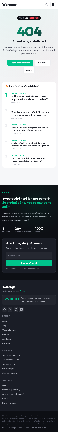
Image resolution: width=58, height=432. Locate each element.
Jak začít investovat (11, 355)
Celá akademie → (10, 373)
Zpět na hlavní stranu (20, 62)
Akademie (43, 62)
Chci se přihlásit (29, 263)
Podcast (6, 334)
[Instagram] (16, 309)
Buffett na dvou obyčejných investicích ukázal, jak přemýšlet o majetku (29, 128)
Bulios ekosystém (39, 428)
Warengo (9, 4)
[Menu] (53, 4)
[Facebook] (4, 309)
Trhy (4, 325)
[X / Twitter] (10, 309)
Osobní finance (9, 330)
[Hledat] (46, 4)
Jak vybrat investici (10, 360)
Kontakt (5, 398)
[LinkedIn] (21, 309)
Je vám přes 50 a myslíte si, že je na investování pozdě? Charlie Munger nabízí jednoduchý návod (31, 145)
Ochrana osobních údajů (13, 394)
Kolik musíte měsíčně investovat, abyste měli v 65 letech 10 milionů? (29, 98)
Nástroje (6, 343)
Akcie (29, 70)
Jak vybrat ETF (8, 364)
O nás (4, 385)
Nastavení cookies (10, 403)
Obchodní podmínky (11, 389)
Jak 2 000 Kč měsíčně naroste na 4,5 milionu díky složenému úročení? (28, 159)
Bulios (22, 291)
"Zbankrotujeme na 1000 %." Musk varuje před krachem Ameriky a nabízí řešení (31, 113)
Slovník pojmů (8, 368)
